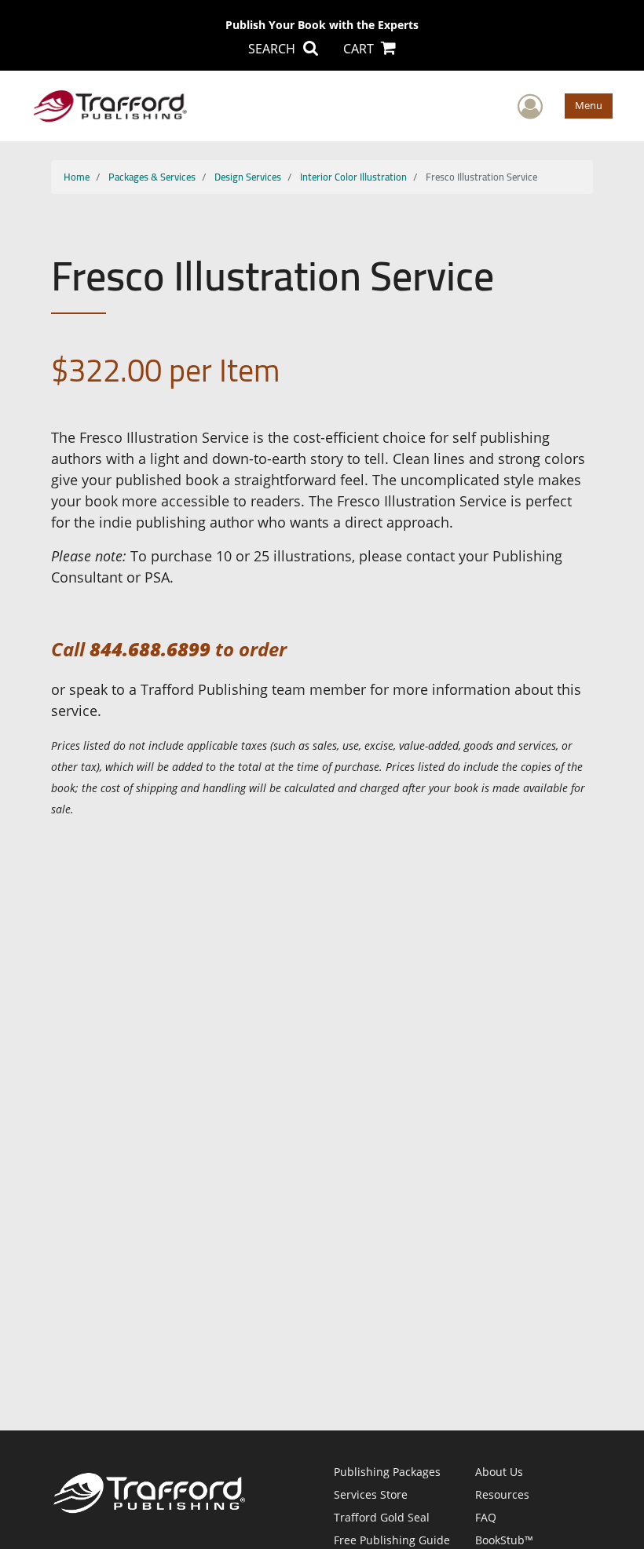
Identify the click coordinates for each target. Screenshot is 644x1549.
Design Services (247, 176)
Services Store (371, 1494)
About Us (499, 1471)
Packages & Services (152, 176)
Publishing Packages (387, 1471)
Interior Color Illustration (353, 176)
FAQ (485, 1517)
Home (77, 176)
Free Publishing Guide (392, 1540)
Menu (588, 105)
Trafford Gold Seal (382, 1517)
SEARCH (273, 48)
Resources (502, 1494)
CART (360, 48)
